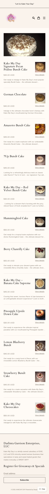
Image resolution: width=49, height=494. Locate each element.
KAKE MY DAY (21, 489)
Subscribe (24, 480)
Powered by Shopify (32, 489)
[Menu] (44, 18)
